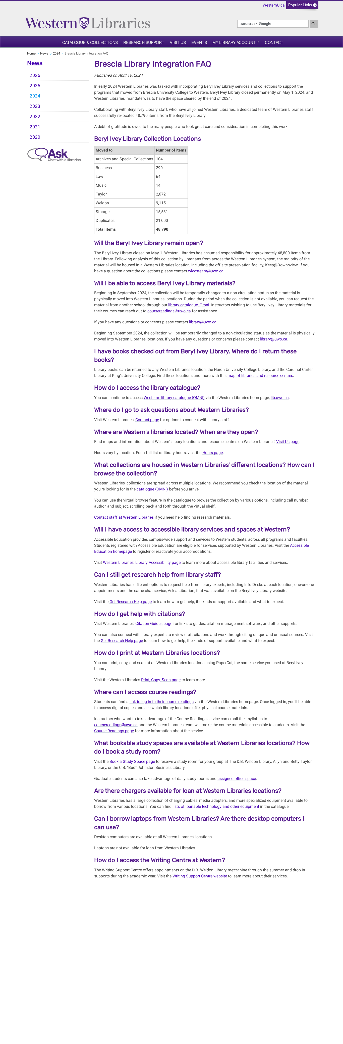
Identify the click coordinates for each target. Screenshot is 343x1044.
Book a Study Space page (132, 761)
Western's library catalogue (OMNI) (174, 397)
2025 (35, 85)
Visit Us (178, 42)
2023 (35, 106)
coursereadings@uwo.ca (169, 311)
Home (31, 53)
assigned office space (236, 778)
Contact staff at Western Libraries (124, 517)
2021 (35, 126)
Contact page (147, 419)
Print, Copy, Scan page (161, 679)
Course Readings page (114, 730)
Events (199, 42)
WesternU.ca (274, 5)
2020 (35, 137)
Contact (274, 42)
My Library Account (234, 42)
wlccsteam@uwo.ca (205, 271)
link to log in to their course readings (162, 701)
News (44, 53)
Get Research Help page (130, 601)
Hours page (212, 452)
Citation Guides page (153, 623)
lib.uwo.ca (280, 397)
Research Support (143, 42)
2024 (56, 53)
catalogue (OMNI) (152, 489)
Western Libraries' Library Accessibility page (142, 562)
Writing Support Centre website (200, 876)
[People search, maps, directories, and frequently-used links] (302, 6)
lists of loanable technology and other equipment (216, 806)
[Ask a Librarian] (54, 154)
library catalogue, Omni (188, 305)
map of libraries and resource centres (260, 375)
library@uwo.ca (202, 322)
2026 (35, 75)
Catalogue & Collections (90, 42)
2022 (35, 116)
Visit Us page (287, 441)
